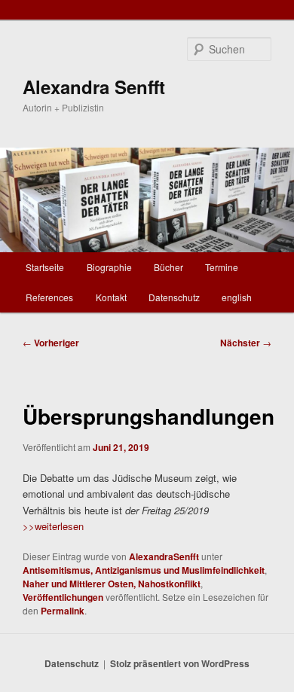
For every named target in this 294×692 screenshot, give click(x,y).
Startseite (45, 267)
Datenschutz (174, 297)
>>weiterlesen (53, 526)
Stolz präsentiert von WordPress (180, 663)
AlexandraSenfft (164, 556)
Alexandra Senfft (94, 86)
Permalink (62, 610)
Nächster (245, 342)
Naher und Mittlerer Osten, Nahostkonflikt (112, 583)
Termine (221, 267)
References (49, 297)
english (237, 297)
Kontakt (111, 297)
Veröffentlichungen (63, 597)
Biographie (109, 267)
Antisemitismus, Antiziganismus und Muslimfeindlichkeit (144, 570)
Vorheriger (51, 342)
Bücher (168, 267)
